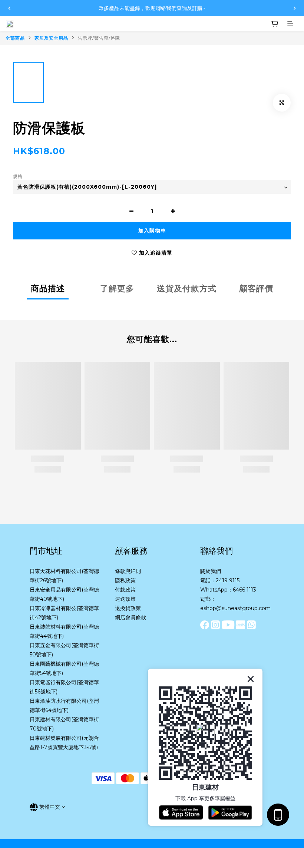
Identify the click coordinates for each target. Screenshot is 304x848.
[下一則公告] (294, 8)
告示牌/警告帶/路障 (99, 38)
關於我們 (210, 571)
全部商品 (15, 38)
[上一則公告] (9, 8)
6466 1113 (244, 589)
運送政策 (125, 599)
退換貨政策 (128, 608)
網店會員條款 (130, 617)
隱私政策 (125, 580)
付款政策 (125, 589)
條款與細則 (128, 571)
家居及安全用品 (51, 38)
